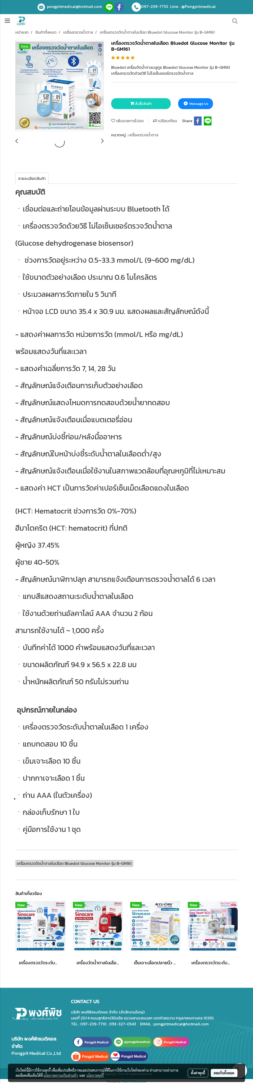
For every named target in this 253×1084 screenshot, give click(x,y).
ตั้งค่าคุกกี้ (198, 1073)
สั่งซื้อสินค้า (143, 103)
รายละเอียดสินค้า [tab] (32, 178)
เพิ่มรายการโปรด (129, 121)
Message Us (198, 103)
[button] (233, 21)
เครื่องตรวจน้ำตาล (143, 135)
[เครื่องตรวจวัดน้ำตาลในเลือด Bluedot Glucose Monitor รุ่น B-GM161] (60, 85)
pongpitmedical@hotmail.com (75, 6)
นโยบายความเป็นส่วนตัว (60, 1075)
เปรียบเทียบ (167, 121)
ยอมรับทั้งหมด (224, 1073)
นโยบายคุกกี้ (95, 1075)
